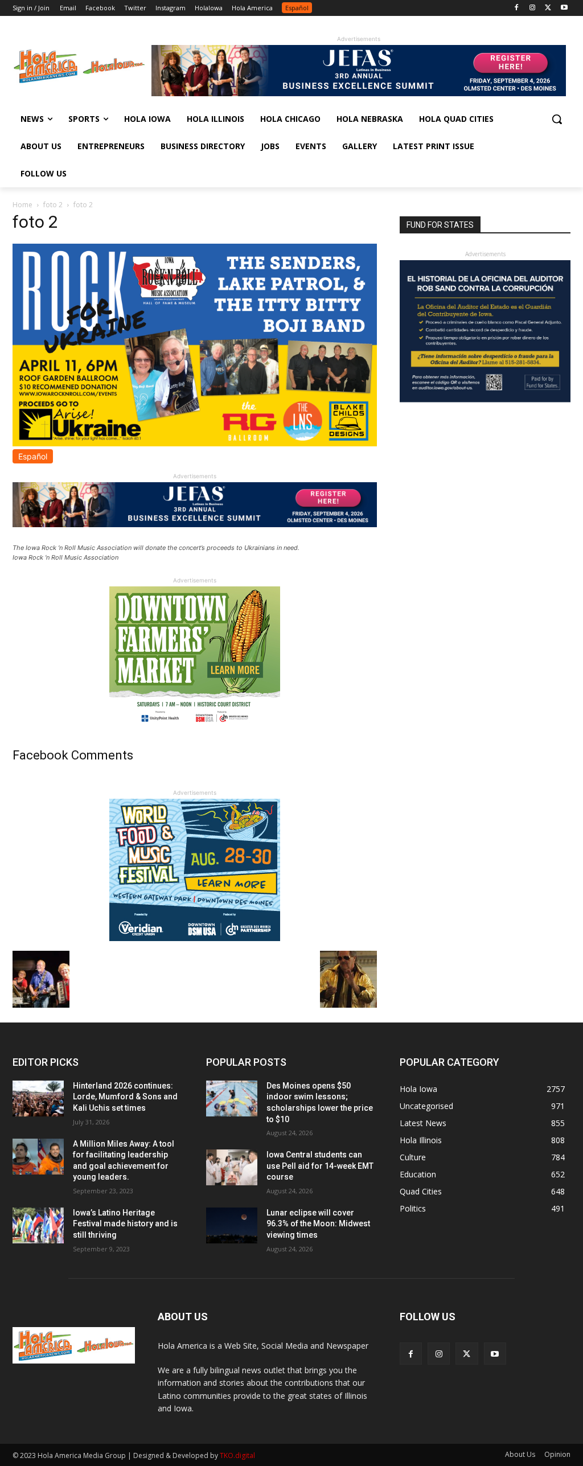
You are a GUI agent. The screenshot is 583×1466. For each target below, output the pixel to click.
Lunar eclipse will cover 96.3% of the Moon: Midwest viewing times (318, 1223)
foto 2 (53, 205)
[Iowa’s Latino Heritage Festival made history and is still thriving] (38, 1225)
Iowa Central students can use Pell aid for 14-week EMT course (319, 1165)
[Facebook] (516, 8)
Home (22, 205)
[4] (358, 93)
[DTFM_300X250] (194, 725)
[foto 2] (195, 443)
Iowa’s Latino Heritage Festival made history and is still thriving (125, 1223)
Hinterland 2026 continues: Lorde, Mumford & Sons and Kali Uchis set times (125, 1096)
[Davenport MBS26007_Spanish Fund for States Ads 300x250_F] (485, 399)
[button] (556, 119)
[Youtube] (563, 8)
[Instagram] (532, 8)
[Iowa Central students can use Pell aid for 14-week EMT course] (231, 1167)
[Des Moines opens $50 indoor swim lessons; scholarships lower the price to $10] (231, 1098)
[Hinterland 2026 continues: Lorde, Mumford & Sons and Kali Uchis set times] (38, 1098)
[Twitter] (548, 8)
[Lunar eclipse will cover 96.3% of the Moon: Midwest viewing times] (231, 1225)
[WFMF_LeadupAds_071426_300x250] (194, 938)
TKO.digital (237, 1455)
